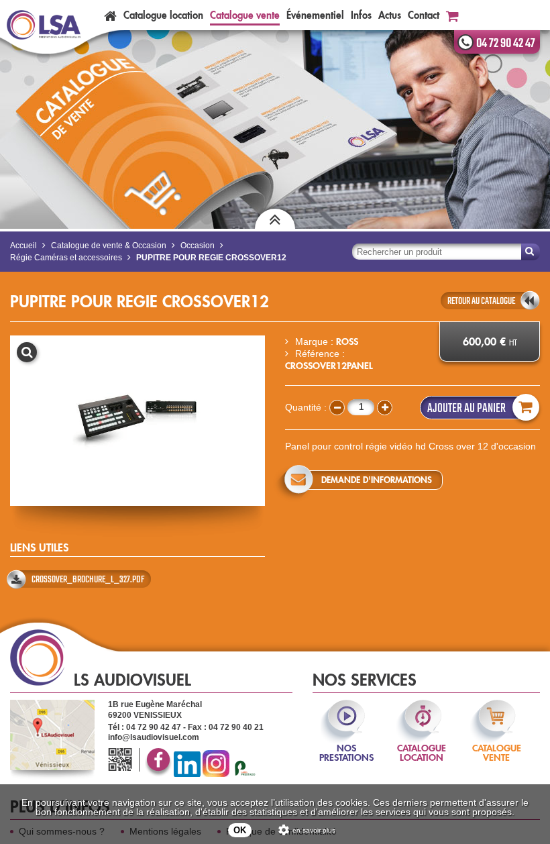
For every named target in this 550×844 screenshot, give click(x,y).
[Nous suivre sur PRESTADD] (244, 774)
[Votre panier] (452, 15)
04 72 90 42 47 (505, 44)
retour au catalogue (481, 301)
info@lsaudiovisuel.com (153, 737)
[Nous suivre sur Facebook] (158, 774)
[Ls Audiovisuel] (43, 25)
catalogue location (421, 743)
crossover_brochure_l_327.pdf (88, 580)
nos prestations (346, 743)
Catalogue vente (245, 15)
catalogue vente (496, 743)
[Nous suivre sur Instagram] (216, 774)
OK (239, 830)
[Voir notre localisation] (52, 735)
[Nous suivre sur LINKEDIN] (187, 774)
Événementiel (315, 15)
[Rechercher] (530, 252)
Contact (423, 15)
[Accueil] (110, 15)
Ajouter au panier (466, 409)
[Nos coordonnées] (122, 760)
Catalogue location (163, 15)
